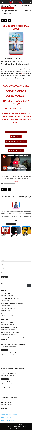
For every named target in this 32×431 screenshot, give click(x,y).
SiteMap (24, 426)
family (22, 73)
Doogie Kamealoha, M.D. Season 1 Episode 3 (7, 196)
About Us (4, 424)
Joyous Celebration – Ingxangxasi (9, 327)
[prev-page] (15, 239)
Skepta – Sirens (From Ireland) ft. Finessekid (12, 303)
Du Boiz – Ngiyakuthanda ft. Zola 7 (9, 373)
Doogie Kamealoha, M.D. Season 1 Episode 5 (24, 196)
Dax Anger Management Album (9, 387)
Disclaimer (16, 424)
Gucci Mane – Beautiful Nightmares (10, 298)
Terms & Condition (17, 426)
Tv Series (7, 5)
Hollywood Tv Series (14, 5)
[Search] (29, 285)
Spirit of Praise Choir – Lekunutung (10, 332)
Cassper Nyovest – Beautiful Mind (9, 352)
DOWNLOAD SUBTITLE (14, 150)
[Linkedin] (16, 220)
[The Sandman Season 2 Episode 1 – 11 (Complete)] (16, 230)
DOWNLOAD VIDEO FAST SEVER (15, 141)
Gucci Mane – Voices (6, 293)
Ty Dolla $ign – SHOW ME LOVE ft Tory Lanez (12, 308)
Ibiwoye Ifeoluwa (4, 329)
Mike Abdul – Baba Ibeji (7, 322)
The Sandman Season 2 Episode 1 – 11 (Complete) (15, 235)
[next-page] (17, 239)
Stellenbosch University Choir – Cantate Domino (13, 344)
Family (13, 183)
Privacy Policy (9, 426)
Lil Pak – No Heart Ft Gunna (8, 314)
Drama (10, 183)
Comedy (5, 183)
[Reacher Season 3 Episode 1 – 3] (26, 230)
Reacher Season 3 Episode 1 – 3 (25, 235)
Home (2, 5)
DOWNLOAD (14, 136)
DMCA (20, 424)
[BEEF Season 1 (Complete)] (5, 230)
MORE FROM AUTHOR (21, 224)
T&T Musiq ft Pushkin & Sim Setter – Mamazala (12, 368)
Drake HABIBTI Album (6, 381)
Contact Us (10, 424)
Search (2, 283)
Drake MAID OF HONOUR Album (9, 397)
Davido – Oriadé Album (6, 392)
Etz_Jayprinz (4, 15)
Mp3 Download (26, 424)
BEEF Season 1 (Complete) (3, 235)
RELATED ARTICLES (10, 224)
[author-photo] (16, 204)
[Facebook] (2, 20)
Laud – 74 (3, 363)
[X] (5, 20)
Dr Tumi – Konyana (5, 358)
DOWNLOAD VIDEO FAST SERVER (14, 132)
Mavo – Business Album (7, 402)
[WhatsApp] (9, 20)
